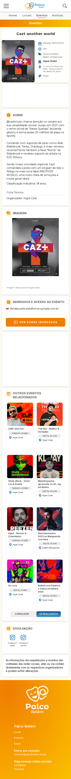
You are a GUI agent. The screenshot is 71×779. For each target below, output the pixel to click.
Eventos (18, 738)
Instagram (20, 765)
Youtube (19, 769)
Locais (17, 732)
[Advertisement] (35, 96)
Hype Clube (50, 61)
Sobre (17, 743)
